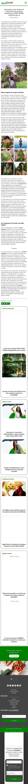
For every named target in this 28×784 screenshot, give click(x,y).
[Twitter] (10, 685)
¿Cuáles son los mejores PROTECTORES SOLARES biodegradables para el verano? (14, 349)
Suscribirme (14, 720)
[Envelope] (20, 685)
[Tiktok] (18, 685)
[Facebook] (8, 685)
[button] (2, 303)
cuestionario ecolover (8, 479)
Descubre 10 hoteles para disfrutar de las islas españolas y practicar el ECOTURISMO (14, 393)
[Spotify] (15, 685)
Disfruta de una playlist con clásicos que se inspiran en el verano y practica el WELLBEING (14, 595)
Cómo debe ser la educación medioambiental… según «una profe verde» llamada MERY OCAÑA (14, 434)
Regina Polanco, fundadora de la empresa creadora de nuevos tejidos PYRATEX (14, 545)
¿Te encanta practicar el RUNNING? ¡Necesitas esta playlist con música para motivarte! (14, 640)
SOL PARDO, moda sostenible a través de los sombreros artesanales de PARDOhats (14, 511)
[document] (14, 758)
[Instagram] (13, 685)
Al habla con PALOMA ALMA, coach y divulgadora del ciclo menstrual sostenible (14, 469)
